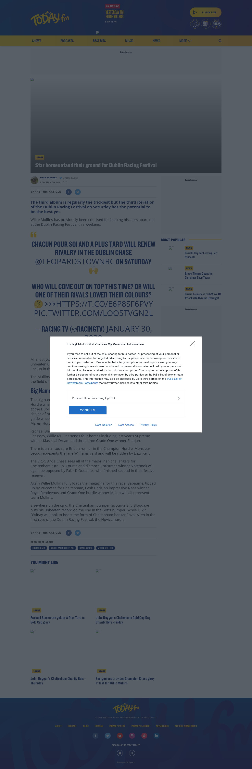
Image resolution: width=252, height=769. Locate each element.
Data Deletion (103, 424)
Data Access (126, 424)
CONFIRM (88, 410)
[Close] (194, 344)
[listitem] (126, 398)
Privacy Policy (148, 424)
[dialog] (126, 384)
